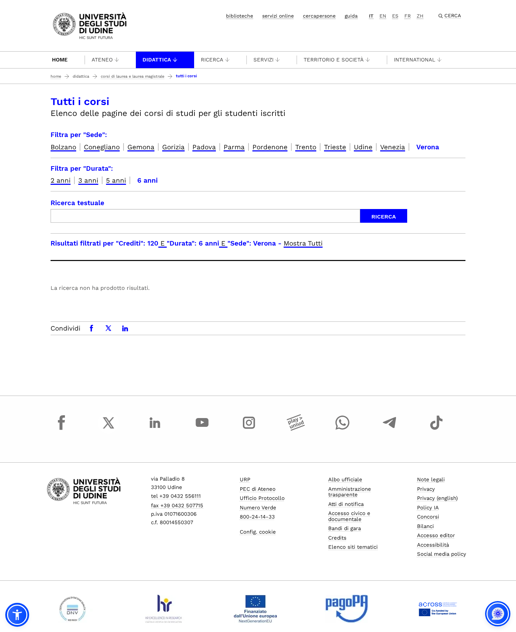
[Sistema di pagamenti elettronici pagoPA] (347, 609)
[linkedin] (155, 429)
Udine (363, 147)
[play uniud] (296, 429)
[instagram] (249, 429)
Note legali (431, 479)
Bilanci (425, 526)
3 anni (88, 180)
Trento (305, 147)
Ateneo (102, 60)
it (371, 16)
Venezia (392, 147)
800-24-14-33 (257, 517)
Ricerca (212, 60)
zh (420, 16)
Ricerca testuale (77, 203)
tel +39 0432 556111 (176, 496)
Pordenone (269, 147)
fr (407, 16)
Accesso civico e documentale (349, 516)
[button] (17, 615)
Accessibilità (433, 545)
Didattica (157, 60)
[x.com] (108, 429)
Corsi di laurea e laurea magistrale (132, 76)
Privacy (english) (437, 498)
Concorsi (428, 517)
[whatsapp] (342, 429)
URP (245, 479)
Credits (337, 538)
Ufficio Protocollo (262, 498)
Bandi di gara (344, 528)
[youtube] (202, 429)
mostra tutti (303, 243)
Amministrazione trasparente (349, 492)
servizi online (278, 16)
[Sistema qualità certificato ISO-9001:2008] (72, 609)
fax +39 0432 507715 (177, 505)
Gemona (140, 147)
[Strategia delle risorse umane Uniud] (164, 609)
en (382, 16)
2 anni (61, 180)
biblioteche (239, 16)
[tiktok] (436, 429)
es (395, 16)
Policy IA (428, 507)
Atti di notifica (346, 504)
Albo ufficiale (345, 479)
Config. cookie (258, 532)
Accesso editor (436, 535)
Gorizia (173, 147)
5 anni (116, 180)
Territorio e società (334, 60)
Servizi (263, 60)
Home (60, 60)
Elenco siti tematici (353, 547)
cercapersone (319, 16)
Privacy (426, 489)
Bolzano (63, 147)
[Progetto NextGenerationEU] (255, 609)
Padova (204, 147)
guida (351, 16)
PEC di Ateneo (258, 489)
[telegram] (390, 429)
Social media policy (441, 554)
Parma (234, 147)
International (414, 60)
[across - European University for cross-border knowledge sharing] (438, 609)
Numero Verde (258, 507)
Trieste (335, 147)
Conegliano (102, 147)
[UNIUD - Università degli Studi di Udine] (90, 25)
